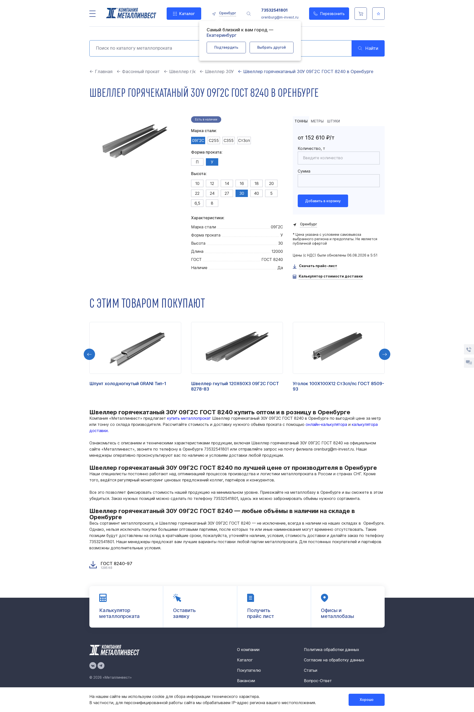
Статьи (310, 670)
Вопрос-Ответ (318, 680)
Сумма (304, 171)
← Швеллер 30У (217, 71)
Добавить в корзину (323, 201)
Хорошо (367, 699)
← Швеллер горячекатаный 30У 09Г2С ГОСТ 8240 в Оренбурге (305, 71)
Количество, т (311, 148)
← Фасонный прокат (138, 71)
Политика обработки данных (331, 649)
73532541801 (274, 10)
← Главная (101, 71)
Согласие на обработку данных (334, 659)
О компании (248, 649)
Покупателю (249, 670)
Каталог (187, 13)
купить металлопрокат (189, 418)
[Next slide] (384, 354)
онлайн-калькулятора (326, 424)
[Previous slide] (89, 354)
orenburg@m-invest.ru (279, 17)
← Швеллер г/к (180, 71)
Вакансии (246, 680)
